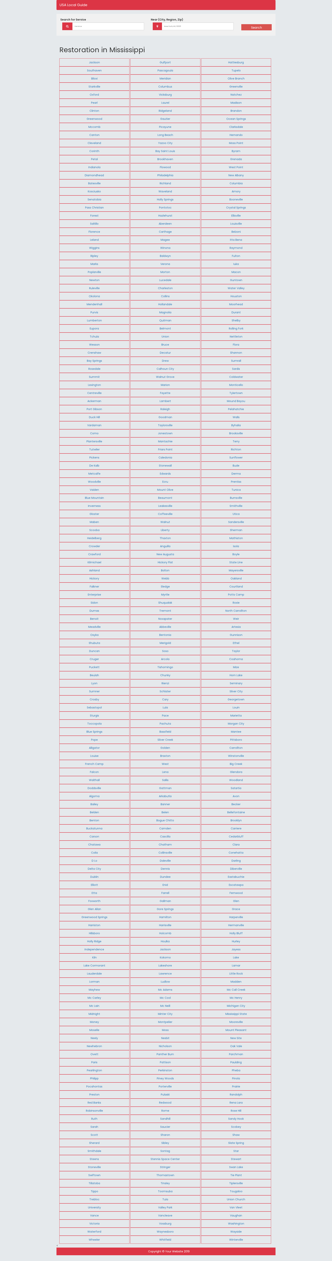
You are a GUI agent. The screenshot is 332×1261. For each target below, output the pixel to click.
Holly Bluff (236, 933)
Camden (165, 828)
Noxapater (165, 619)
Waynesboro (165, 1232)
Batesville (94, 183)
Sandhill (165, 1119)
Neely (94, 1038)
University (94, 1207)
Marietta (236, 715)
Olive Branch (236, 78)
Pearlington (94, 1070)
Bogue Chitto (165, 820)
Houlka (165, 941)
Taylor (236, 651)
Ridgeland (165, 111)
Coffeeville (165, 514)
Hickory (94, 578)
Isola (236, 546)
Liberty (165, 530)
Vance (94, 1215)
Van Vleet (236, 1207)
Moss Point (236, 143)
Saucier (165, 1127)
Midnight (94, 1014)
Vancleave (165, 1215)
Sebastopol (94, 707)
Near (167, 20)
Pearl (94, 103)
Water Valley (236, 288)
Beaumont (165, 498)
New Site (236, 1038)
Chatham (165, 844)
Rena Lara (236, 1103)
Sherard (94, 1143)
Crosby (94, 699)
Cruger (94, 659)
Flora (236, 345)
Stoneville (94, 1167)
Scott (94, 1135)
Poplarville (94, 272)
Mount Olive (165, 490)
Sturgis (94, 715)
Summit (94, 377)
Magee (165, 240)
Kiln (94, 957)
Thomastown (165, 1175)
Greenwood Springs (94, 917)
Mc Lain (94, 1006)
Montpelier (165, 1022)
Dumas (94, 611)
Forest (94, 216)
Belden (94, 812)
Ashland (94, 570)
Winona (165, 248)
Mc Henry (236, 998)
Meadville (94, 627)
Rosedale (94, 369)
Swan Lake (236, 1167)
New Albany (236, 175)
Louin (236, 707)
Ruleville (94, 288)
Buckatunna (94, 828)
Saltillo (94, 224)
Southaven (94, 70)
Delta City (94, 869)
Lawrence (165, 974)
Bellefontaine (236, 812)
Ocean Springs (236, 119)
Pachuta (165, 724)
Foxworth (94, 901)
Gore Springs (165, 909)
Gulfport (165, 62)
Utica (236, 514)
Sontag (165, 1151)
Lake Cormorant (94, 965)
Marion (165, 385)
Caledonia (165, 457)
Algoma (94, 796)
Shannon (236, 353)
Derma (236, 474)
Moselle (94, 1030)
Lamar (236, 965)
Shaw (236, 1135)
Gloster (94, 514)
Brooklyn (236, 820)
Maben (94, 522)
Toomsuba (165, 1191)
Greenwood (94, 119)
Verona (165, 264)
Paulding (236, 1062)
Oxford (94, 95)
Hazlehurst (165, 216)
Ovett (94, 1054)
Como (94, 433)
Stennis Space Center (165, 1159)
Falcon (94, 772)
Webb (165, 578)
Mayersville (236, 570)
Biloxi (94, 78)
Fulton (236, 256)
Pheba (236, 1070)
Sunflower (236, 457)
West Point (236, 167)
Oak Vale (236, 1046)
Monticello (236, 385)
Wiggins (94, 248)
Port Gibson (94, 409)
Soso (165, 651)
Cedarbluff (236, 836)
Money (94, 1022)
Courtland (236, 586)
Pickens (94, 457)
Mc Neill (165, 1006)
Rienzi (165, 683)
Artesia (236, 627)
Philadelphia (165, 175)
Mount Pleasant (236, 1030)
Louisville (236, 224)
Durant (236, 312)
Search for (73, 20)
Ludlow (165, 982)
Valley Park (165, 1207)
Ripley (94, 256)
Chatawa (94, 844)
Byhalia (236, 425)
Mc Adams (165, 990)
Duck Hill (94, 417)
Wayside (236, 1232)
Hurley (236, 941)
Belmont (165, 328)
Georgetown (236, 699)
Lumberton (94, 320)
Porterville (165, 1086)
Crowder (94, 546)
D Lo (94, 861)
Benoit (94, 619)
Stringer (165, 1167)
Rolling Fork (236, 328)
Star (236, 1151)
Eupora (94, 328)
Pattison (165, 1062)
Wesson (94, 345)
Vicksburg (165, 95)
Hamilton (165, 917)
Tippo (94, 1191)
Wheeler (94, 1240)
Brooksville (236, 433)
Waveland (165, 191)
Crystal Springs (236, 207)
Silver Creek (165, 740)
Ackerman (94, 401)
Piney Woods (165, 1078)
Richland (165, 183)
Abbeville (165, 627)
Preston (94, 1094)
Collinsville (165, 853)
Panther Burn (165, 1054)
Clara (236, 844)
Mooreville (236, 1022)
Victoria (94, 1223)
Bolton (165, 570)
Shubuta (94, 643)
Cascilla (165, 836)
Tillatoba (94, 1183)
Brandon (236, 111)
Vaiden (94, 490)
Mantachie (165, 441)
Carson (94, 836)
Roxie (236, 603)
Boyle (236, 554)
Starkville (94, 87)
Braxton (165, 756)
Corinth (94, 151)
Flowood (165, 167)
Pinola (236, 1078)
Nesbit (165, 1038)
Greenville (236, 87)
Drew (165, 361)
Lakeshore (165, 965)
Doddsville (94, 788)
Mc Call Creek (236, 990)
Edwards (165, 474)
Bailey (94, 804)
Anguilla (165, 546)
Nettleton (236, 336)
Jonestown (165, 433)
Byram (236, 151)
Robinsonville (94, 1111)
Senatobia (94, 199)
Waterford (94, 1232)
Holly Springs (165, 199)
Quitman (165, 320)
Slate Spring (236, 1143)
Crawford (94, 554)
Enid (165, 885)
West (165, 764)
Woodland (236, 780)
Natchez (236, 95)
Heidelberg (94, 538)
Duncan (94, 651)
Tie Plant (236, 1175)
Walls (236, 417)
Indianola (94, 167)
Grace (236, 909)
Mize (236, 667)
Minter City (165, 1014)
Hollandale (165, 304)
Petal (94, 159)
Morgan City (236, 724)
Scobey (236, 1127)
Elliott (94, 885)
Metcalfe (94, 474)
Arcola (165, 659)
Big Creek (236, 764)
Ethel (236, 643)
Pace (165, 715)
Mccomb (94, 127)
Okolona (94, 296)
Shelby (236, 320)
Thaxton (165, 538)
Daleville (165, 861)
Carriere (236, 828)
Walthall (94, 780)
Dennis (165, 869)
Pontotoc (165, 207)
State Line (236, 562)
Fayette (165, 393)
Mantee (236, 732)
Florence (94, 232)
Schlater (165, 691)
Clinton (94, 111)
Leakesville (165, 506)
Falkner (94, 586)
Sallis (165, 780)
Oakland (236, 578)
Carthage (165, 232)
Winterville (236, 1240)
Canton (94, 135)
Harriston (94, 925)
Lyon (94, 683)
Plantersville (94, 441)
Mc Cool (165, 998)
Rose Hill (236, 1111)
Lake (236, 957)
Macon (236, 272)
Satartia (236, 788)
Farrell (165, 893)
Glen (236, 901)
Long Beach (165, 135)
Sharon (165, 1135)
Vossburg (165, 1223)
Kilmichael (94, 562)
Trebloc (94, 1199)
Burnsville (236, 498)
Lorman (94, 982)
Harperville (236, 917)
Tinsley (165, 1183)
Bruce (165, 345)
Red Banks (94, 1103)
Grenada (236, 159)
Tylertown (236, 393)
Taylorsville (165, 425)
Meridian (165, 78)
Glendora (236, 772)
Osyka (94, 635)
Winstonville (236, 756)
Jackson (94, 62)
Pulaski (165, 1094)
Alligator (94, 748)
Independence (94, 949)
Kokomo (165, 957)
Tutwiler (94, 449)
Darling (236, 861)
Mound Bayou (236, 401)
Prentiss (236, 482)
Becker (236, 804)
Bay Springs (94, 361)
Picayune (165, 127)
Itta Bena (236, 240)
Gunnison (236, 635)
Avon (236, 796)
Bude (236, 465)
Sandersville (236, 522)
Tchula (94, 336)
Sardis (236, 369)
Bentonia (165, 635)
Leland (94, 240)
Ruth (94, 1119)
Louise (94, 756)
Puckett (94, 667)
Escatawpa (236, 885)
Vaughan (236, 1215)
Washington (236, 1223)
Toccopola (94, 724)
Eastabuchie (236, 877)
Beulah (94, 675)
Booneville (236, 199)
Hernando (236, 135)
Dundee (165, 877)
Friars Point (165, 449)
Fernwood (236, 893)
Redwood (165, 1103)
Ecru (165, 482)
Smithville (236, 506)
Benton (94, 820)
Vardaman (94, 425)
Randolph (236, 1094)
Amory (236, 191)
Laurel (165, 103)
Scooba (94, 530)
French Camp (94, 764)
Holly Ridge (94, 941)
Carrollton (236, 748)
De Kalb (94, 465)
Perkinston (165, 1070)
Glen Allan (94, 909)
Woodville (94, 482)
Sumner (94, 691)
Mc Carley (94, 998)
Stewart (236, 1159)
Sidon (94, 603)
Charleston (165, 288)
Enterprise (94, 595)
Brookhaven (165, 159)
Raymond (236, 248)
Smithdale (94, 1151)
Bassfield (165, 732)
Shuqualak (165, 603)
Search (256, 27)
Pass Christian (94, 207)
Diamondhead (94, 175)
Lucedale (165, 280)
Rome (165, 1111)
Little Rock (236, 974)
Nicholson (165, 1046)
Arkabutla (165, 796)
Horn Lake (236, 675)
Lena (165, 772)
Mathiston (236, 538)
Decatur (165, 353)
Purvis (94, 312)
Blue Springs (94, 732)
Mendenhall (94, 304)
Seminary (236, 683)
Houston (236, 296)
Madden (236, 982)
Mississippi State (236, 1014)
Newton (94, 280)
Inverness (94, 506)
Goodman (165, 417)
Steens (94, 1159)
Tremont (165, 611)
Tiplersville (236, 1183)
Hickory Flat (165, 562)
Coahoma (236, 659)
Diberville (236, 869)
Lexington (94, 385)
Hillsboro (94, 933)
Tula (165, 1199)
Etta (94, 893)
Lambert (165, 401)
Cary (165, 699)
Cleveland (94, 143)
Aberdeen (165, 224)
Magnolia (165, 312)
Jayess (236, 949)
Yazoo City (165, 143)
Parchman (236, 1054)
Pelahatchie (236, 409)
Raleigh (165, 409)
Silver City (236, 691)
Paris (94, 1062)
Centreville (94, 393)
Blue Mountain (94, 498)
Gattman (165, 788)
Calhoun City (165, 369)
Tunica (236, 490)
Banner (165, 804)
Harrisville (165, 925)
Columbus (165, 87)
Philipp (94, 1078)
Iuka (236, 264)
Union (165, 336)
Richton (236, 449)
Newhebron (94, 1046)
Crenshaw (94, 353)
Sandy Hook (236, 1119)
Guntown (236, 280)
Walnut (165, 522)
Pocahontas (94, 1086)
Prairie (236, 1086)
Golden (165, 748)
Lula (165, 707)
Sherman (236, 530)
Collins (165, 296)
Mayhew (94, 990)
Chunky (165, 675)
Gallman (165, 901)
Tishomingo (165, 667)
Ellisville (236, 216)
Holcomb (165, 933)
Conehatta (236, 853)
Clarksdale (236, 127)
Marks (94, 264)
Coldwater (236, 377)
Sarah (94, 1127)
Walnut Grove (165, 377)
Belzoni (236, 232)
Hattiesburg (236, 62)
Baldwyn (165, 256)
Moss (165, 1030)
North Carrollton (236, 611)
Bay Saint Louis (165, 151)
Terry (236, 441)
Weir (236, 619)
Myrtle (165, 595)
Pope (94, 740)
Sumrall (236, 361)
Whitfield (165, 1240)
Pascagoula (165, 70)
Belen (165, 812)
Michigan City (236, 1006)
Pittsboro (236, 740)
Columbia (236, 183)
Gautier (165, 119)
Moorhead (236, 304)
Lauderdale (94, 974)
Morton (165, 272)
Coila (94, 853)
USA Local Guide (73, 4)
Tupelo (236, 70)
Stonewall (165, 465)
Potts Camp (236, 595)
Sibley (165, 1143)
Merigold (165, 643)
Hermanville (236, 925)
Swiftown (94, 1175)
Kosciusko (94, 191)
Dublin (94, 877)
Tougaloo (236, 1191)
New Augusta (165, 554)
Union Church (236, 1199)
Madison (236, 103)
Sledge (165, 586)
